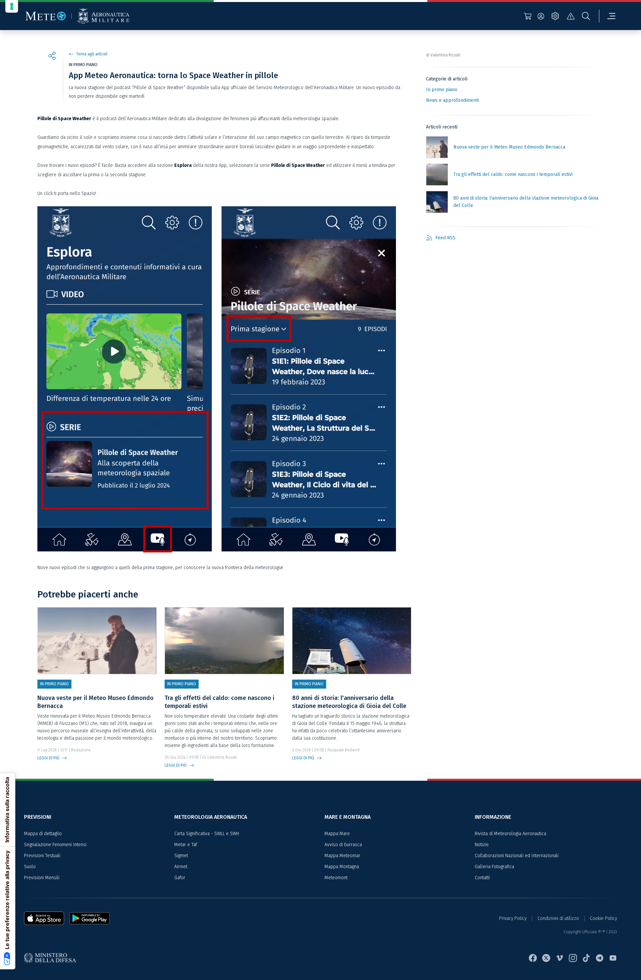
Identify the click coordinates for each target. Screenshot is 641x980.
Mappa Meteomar (342, 856)
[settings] (555, 16)
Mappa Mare (337, 833)
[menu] (607, 16)
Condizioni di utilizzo (558, 918)
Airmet (180, 867)
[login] (541, 16)
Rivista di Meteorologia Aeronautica (510, 833)
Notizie (482, 844)
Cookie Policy (603, 918)
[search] (586, 16)
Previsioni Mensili (41, 878)
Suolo (30, 867)
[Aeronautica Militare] (103, 16)
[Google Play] (89, 918)
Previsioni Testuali (42, 856)
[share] (52, 56)
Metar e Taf (185, 844)
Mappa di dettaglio (43, 833)
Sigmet (181, 856)
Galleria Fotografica (494, 867)
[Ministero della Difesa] (52, 958)
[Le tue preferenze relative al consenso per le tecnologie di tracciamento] (11, 6)
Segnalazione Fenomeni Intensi (55, 844)
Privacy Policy (512, 918)
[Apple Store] (46, 918)
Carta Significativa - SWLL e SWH (206, 833)
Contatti (482, 878)
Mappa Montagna (342, 867)
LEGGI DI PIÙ (48, 758)
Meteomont (336, 878)
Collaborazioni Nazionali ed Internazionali (517, 856)
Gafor (179, 878)
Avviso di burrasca (343, 844)
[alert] (571, 16)
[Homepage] (45, 16)
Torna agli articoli (92, 54)
